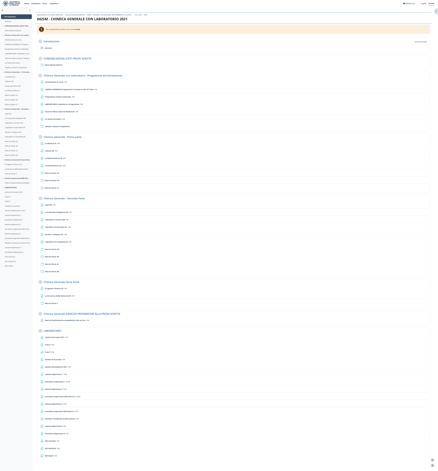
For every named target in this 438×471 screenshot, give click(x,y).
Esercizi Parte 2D (11, 155)
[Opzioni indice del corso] (30, 10)
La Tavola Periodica (12, 63)
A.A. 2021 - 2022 (141, 15)
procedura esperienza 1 (14, 220)
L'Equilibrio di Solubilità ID (15, 136)
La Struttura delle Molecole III (16, 169)
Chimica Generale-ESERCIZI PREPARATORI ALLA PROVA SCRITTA (17, 178)
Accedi (431, 3)
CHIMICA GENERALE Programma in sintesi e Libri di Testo (18, 44)
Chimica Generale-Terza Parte (17, 160)
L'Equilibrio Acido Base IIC (15, 127)
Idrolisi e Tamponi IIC (13, 132)
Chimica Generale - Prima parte (17, 72)
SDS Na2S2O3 (10, 261)
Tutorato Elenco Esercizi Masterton (18, 58)
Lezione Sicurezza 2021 (14, 192)
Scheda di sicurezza (12, 206)
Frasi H (7, 197)
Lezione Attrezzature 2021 (15, 210)
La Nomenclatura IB (12, 86)
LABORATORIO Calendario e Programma (18, 53)
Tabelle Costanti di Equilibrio (16, 67)
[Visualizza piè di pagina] (432, 465)
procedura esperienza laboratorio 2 (18, 229)
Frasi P (7, 201)
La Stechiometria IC (12, 90)
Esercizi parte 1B (11, 100)
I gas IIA (8, 113)
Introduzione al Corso (13, 40)
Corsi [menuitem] (44, 3)
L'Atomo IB (9, 81)
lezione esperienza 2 (13, 224)
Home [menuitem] (26, 3)
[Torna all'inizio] (432, 460)
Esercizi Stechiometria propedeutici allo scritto (18, 183)
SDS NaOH (9, 266)
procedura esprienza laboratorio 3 (18, 238)
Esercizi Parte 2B (11, 146)
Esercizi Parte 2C (11, 150)
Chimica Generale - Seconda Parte (17, 109)
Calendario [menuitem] (35, 3)
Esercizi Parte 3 (11, 173)
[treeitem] (16, 19)
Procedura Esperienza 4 (14, 252)
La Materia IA (10, 77)
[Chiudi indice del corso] (2, 10)
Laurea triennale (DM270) (75, 15)
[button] (409, 3)
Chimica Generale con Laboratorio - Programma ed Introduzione (17, 35)
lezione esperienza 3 (13, 233)
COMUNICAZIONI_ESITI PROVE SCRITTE (17, 26)
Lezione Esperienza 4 (13, 247)
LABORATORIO (10, 187)
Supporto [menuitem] (54, 3)
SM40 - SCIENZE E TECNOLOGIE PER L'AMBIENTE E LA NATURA (110, 15)
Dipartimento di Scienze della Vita (50, 15)
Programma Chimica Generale (17, 49)
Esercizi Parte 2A (11, 141)
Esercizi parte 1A (11, 95)
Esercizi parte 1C (11, 104)
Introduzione (10, 16)
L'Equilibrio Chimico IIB (14, 123)
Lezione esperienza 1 (13, 215)
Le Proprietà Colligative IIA (15, 118)
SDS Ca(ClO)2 (10, 257)
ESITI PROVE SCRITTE (13, 30)
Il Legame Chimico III (13, 164)
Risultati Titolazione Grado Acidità (18, 243)
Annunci (8, 21)
